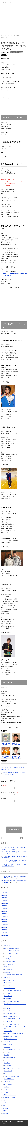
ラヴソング (7, 993)
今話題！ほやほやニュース (9, 1095)
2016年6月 (5, 916)
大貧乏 (6, 1060)
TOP (7, 35)
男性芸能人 (20, 52)
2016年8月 (5, 911)
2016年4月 (5, 921)
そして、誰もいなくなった (11, 953)
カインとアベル (8, 1021)
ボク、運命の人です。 (10, 1084)
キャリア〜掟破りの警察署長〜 (12, 1024)
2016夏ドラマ (6, 945)
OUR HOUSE (7, 982)
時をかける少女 (8, 969)
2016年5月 (5, 919)
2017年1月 (5, 897)
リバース (6, 1087)
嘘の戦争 (6, 1055)
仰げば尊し (13, 52)
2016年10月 (5, 905)
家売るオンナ (7, 967)
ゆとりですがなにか (9, 988)
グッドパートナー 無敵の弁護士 (12, 990)
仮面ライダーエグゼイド (9, 1097)
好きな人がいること (9, 964)
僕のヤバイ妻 (7, 998)
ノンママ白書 (7, 956)
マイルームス (6, 2)
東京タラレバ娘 (8, 1071)
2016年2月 (5, 927)
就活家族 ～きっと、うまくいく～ (13, 1068)
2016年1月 (5, 929)
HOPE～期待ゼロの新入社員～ (12, 948)
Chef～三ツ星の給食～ (10, 1013)
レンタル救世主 (8, 1031)
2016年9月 (5, 908)
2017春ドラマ (6, 1081)
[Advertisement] (14, 20)
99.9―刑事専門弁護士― (10, 980)
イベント (5, 1089)
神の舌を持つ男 (8, 972)
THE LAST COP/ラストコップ (12, 1018)
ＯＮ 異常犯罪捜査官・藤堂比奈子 (13, 975)
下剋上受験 (7, 1052)
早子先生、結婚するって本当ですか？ (14, 1001)
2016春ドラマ (6, 977)
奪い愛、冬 (7, 1063)
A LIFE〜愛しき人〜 (9, 1044)
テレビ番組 (5, 1092)
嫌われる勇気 (7, 1065)
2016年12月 (5, 900)
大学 (4, 1100)
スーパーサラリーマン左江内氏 (12, 1049)
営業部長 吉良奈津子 (9, 961)
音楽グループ (6, 1113)
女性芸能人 (5, 1103)
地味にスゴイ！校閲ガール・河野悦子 (14, 1033)
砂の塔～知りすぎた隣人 (10, 1036)
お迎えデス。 (7, 985)
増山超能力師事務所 (9, 1057)
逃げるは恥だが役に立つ (10, 1039)
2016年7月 (5, 913)
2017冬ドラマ (6, 1041)
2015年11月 (5, 935)
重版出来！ (7, 1008)
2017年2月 (5, 895)
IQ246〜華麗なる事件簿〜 (11, 1016)
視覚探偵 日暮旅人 (9, 1079)
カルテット (7, 1047)
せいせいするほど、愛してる (11, 951)
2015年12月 (5, 932)
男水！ (6, 1073)
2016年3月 (5, 924)
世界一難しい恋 (8, 996)
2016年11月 (5, 903)
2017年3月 (5, 892)
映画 (4, 1105)
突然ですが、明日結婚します (11, 1076)
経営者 (4, 1111)
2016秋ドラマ (6, 1010)
